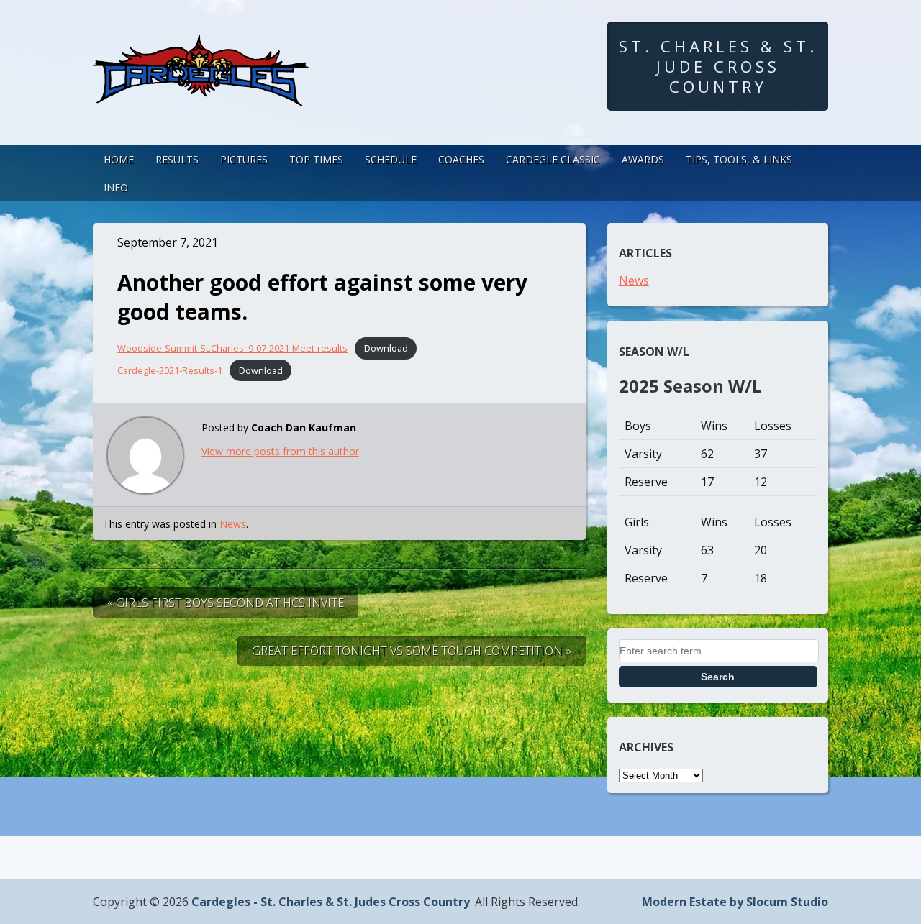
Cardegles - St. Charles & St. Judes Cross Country (330, 902)
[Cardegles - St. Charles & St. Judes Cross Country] (201, 92)
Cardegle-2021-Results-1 (169, 370)
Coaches (461, 159)
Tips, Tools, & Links (739, 159)
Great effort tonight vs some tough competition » (411, 651)
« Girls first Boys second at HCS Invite (225, 602)
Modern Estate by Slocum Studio (735, 902)
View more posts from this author (280, 451)
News (232, 524)
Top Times (316, 159)
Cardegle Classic (553, 159)
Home (119, 159)
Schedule (391, 159)
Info (116, 187)
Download (386, 348)
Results (177, 159)
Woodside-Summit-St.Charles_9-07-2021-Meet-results (232, 348)
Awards (643, 159)
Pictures (244, 159)
